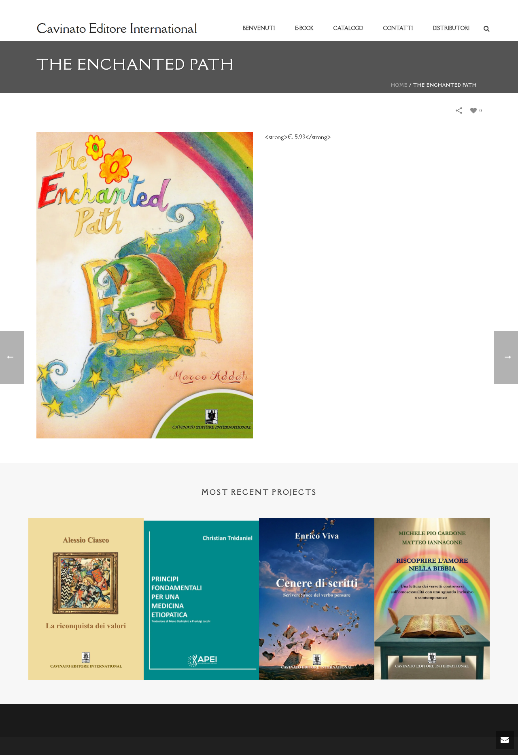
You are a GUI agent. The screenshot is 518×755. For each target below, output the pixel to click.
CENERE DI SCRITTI (317, 658)
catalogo (348, 28)
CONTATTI (398, 28)
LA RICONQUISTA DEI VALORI (86, 658)
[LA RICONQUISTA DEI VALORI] (86, 557)
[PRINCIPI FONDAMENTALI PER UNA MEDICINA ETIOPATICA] (201, 560)
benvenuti (259, 28)
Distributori (451, 28)
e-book (304, 28)
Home (399, 85)
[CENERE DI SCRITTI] (316, 558)
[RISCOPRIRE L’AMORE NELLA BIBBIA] (432, 558)
